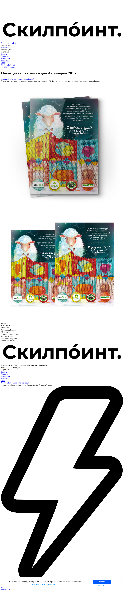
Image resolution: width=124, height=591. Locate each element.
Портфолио (12, 79)
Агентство (5, 58)
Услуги (4, 54)
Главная (4, 79)
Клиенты (4, 56)
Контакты (5, 47)
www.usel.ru (101, 585)
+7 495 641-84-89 (8, 65)
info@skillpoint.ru (8, 67)
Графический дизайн (26, 79)
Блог (3, 63)
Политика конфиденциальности (45, 584)
